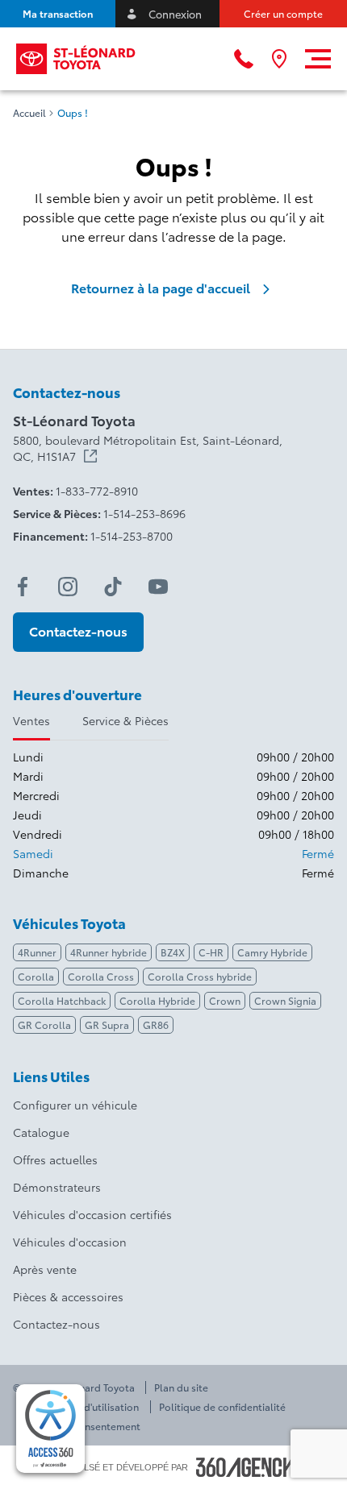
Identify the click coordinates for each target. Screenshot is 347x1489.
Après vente (45, 1269)
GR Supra (107, 1024)
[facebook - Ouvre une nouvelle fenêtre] (22, 586)
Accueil (29, 112)
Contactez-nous (56, 1324)
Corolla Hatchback (62, 1000)
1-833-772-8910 (97, 491)
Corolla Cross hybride (200, 976)
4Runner (37, 952)
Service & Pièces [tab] (125, 720)
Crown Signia (285, 1000)
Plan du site (181, 1387)
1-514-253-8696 (144, 513)
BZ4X (173, 952)
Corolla (36, 976)
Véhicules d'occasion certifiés (92, 1214)
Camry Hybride (272, 952)
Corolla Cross (101, 976)
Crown (224, 1000)
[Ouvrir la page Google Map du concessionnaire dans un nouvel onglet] (279, 58)
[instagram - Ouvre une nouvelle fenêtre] (67, 586)
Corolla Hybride (157, 1000)
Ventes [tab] (31, 720)
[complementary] (50, 1428)
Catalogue (41, 1132)
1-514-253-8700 (131, 536)
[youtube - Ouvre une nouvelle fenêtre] (158, 586)
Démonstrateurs (57, 1187)
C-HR (211, 952)
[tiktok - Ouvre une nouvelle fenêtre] (113, 586)
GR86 (156, 1024)
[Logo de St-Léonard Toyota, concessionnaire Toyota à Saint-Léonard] (76, 59)
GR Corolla (44, 1024)
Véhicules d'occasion (70, 1242)
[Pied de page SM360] (245, 1467)
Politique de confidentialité (222, 1406)
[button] (57, 13)
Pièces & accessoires (68, 1296)
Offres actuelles (55, 1159)
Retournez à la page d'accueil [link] (160, 288)
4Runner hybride (108, 952)
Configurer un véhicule (75, 1105)
